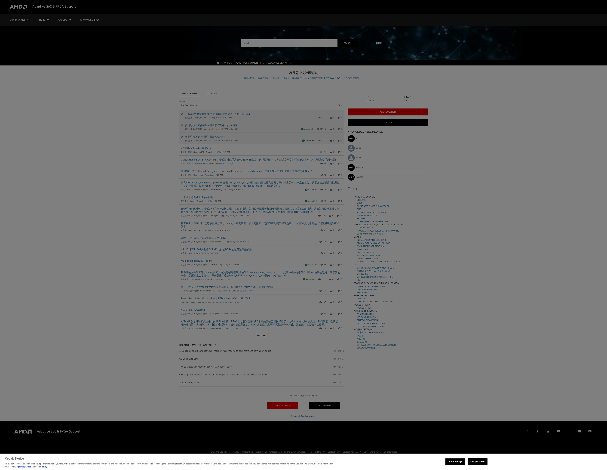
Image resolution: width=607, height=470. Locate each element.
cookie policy (41, 467)
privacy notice (24, 467)
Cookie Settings (455, 461)
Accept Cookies (477, 461)
